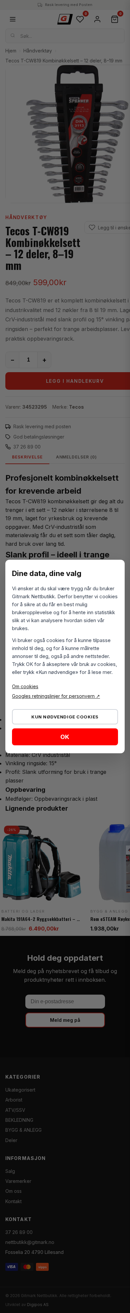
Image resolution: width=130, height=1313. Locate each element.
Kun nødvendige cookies (64, 716)
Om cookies (25, 686)
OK (64, 736)
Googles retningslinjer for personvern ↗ (56, 696)
